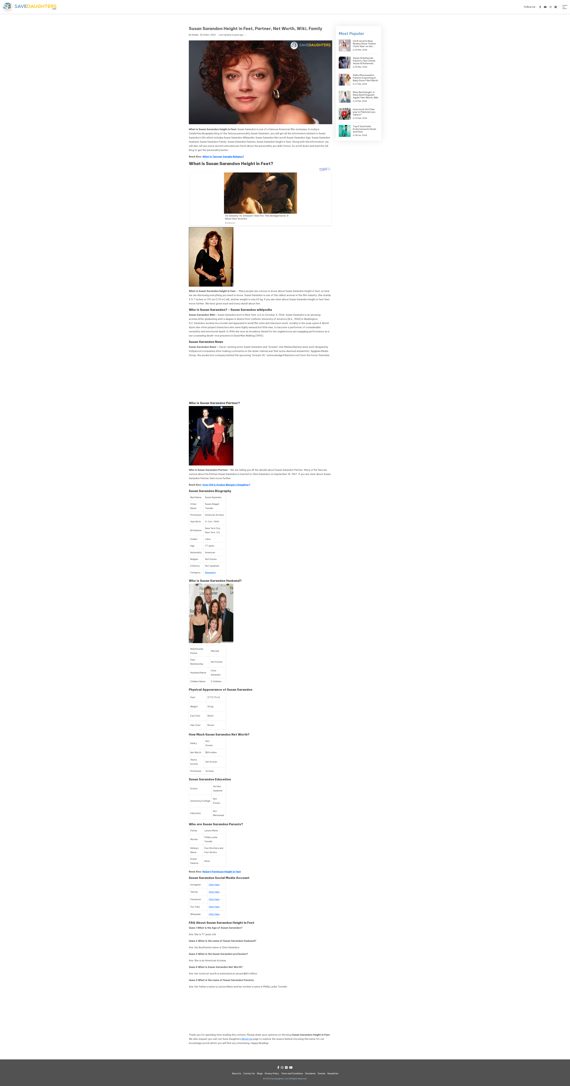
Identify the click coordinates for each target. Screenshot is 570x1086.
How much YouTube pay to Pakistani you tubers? (364, 112)
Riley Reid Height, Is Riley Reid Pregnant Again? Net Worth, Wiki (365, 95)
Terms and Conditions (292, 1073)
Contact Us (249, 1073)
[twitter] (556, 7)
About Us (246, 1038)
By (193, 35)
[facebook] (540, 7)
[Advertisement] (260, 380)
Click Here (214, 884)
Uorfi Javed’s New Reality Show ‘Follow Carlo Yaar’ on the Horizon (364, 45)
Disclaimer (310, 1073)
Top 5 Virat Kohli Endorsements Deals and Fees (364, 129)
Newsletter (332, 1073)
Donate (321, 1073)
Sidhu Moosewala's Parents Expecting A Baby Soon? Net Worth (365, 78)
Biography (210, 572)
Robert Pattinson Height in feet (221, 871)
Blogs (260, 1073)
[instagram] (551, 7)
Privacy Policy (272, 1073)
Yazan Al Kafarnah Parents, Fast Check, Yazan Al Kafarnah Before (364, 62)
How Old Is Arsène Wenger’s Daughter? (226, 484)
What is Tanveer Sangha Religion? (223, 156)
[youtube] (545, 7)
